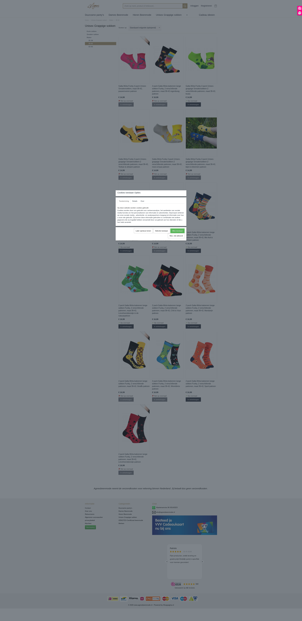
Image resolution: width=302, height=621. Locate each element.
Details (134, 201)
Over (142, 201)
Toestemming (124, 201)
